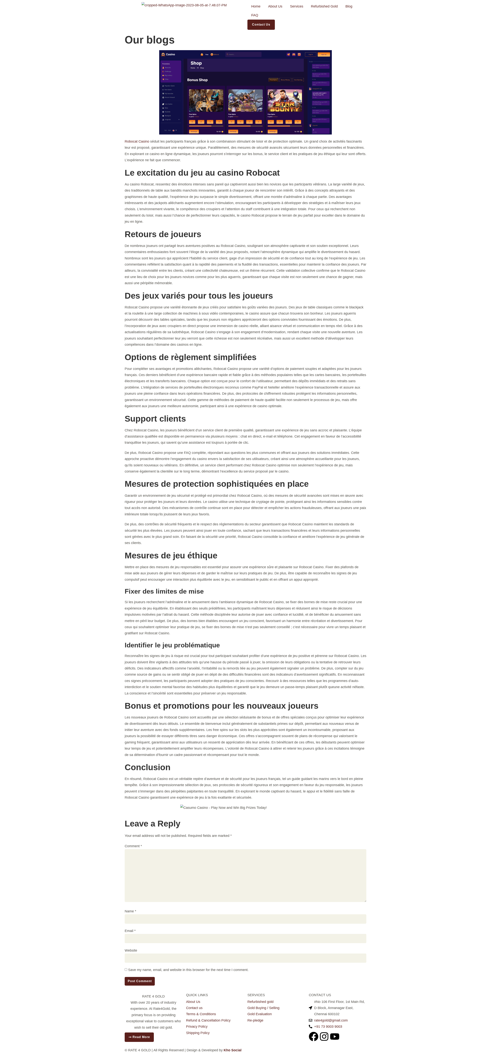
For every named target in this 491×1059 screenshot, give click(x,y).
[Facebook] (313, 1036)
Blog (348, 6)
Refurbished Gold (324, 6)
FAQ (254, 15)
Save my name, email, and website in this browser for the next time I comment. (188, 970)
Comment (133, 846)
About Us (275, 6)
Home (255, 6)
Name (130, 911)
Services (296, 6)
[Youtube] (334, 1036)
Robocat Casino (137, 141)
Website (131, 950)
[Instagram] (324, 1036)
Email (130, 931)
